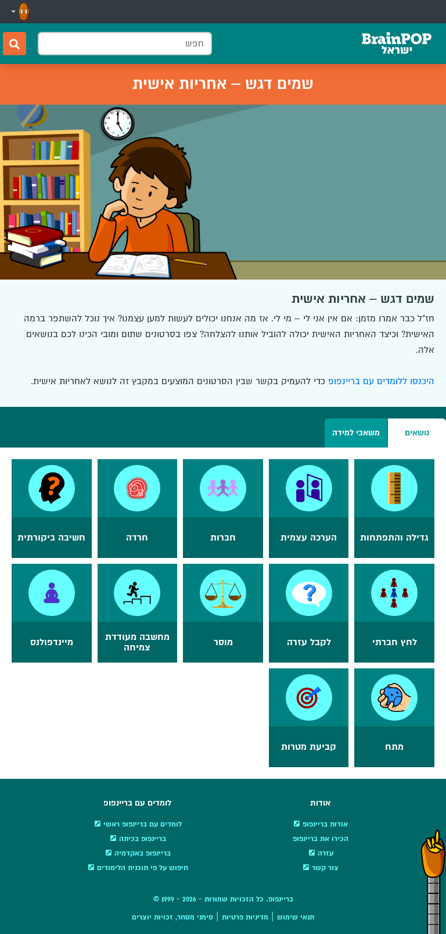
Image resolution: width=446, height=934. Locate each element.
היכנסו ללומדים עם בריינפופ (381, 381)
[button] (19, 11)
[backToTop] (433, 881)
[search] (14, 43)
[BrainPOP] (396, 43)
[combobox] (125, 43)
